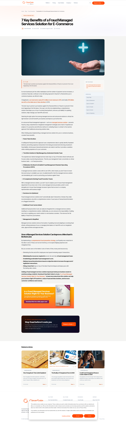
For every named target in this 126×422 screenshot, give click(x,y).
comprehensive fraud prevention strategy (43, 240)
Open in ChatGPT (90, 103)
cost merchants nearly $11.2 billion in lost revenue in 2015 (45, 100)
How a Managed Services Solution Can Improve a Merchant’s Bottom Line (93, 86)
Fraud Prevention (31, 11)
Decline (89, 416)
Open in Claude (89, 106)
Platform (47, 2)
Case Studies (61, 2)
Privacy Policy (102, 418)
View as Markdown (90, 100)
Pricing (54, 2)
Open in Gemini (89, 110)
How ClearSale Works (52, 400)
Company (68, 2)
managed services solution (59, 122)
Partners (76, 2)
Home (22, 11)
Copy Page (88, 97)
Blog (26, 11)
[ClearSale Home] (28, 3)
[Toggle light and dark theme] (90, 2)
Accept (77, 416)
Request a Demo (98, 3)
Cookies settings (66, 416)
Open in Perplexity (90, 113)
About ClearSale (96, 400)
